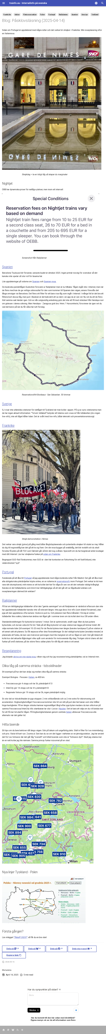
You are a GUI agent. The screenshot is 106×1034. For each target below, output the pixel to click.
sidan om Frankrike (51, 554)
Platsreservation (29, 14)
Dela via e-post (79, 949)
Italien (17, 14)
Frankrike (7, 14)
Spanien (74, 14)
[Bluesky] (13, 1030)
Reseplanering (11, 651)
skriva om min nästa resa (24, 657)
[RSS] (18, 1030)
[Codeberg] (22, 1030)
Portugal (51, 14)
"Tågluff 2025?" (21, 937)
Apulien (62, 708)
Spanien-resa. (50, 281)
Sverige (84, 14)
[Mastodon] (8, 1030)
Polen (42, 14)
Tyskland (94, 14)
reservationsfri (63, 581)
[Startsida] (4, 1030)
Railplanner (63, 14)
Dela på (10, 949)
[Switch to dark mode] (96, 3)
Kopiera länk (12, 955)
